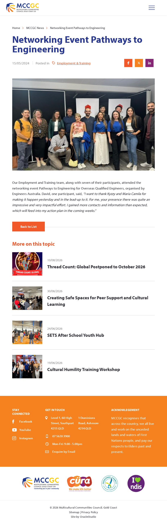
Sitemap (74, 512)
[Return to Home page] (22, 7)
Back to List (28, 227)
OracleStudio (88, 516)
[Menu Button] (152, 7)
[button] (128, 63)
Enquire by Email (63, 452)
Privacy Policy (89, 512)
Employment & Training (74, 63)
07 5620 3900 (61, 436)
